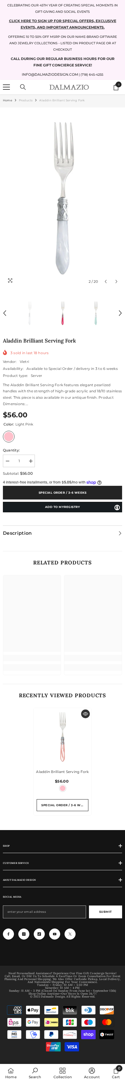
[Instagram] (23, 934)
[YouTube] (54, 934)
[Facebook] (8, 934)
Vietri (24, 361)
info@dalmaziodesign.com (50, 74)
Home (7, 100)
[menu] (6, 87)
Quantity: (11, 450)
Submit (105, 912)
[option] (62, 198)
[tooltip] (117, 507)
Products (26, 100)
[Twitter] (70, 934)
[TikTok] (39, 934)
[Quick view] (85, 713)
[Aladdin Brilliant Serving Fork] (62, 737)
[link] (32, 658)
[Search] (22, 87)
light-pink (62, 788)
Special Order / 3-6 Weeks (63, 493)
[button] (106, 281)
